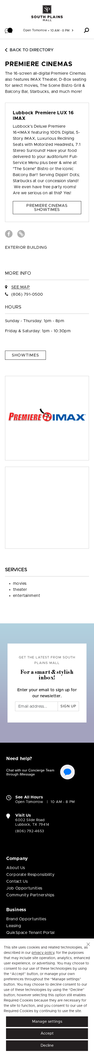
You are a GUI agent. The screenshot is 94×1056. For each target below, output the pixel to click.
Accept (47, 1033)
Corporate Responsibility (30, 875)
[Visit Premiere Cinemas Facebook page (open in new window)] (9, 234)
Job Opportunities (24, 888)
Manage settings (47, 1021)
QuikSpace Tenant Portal (30, 933)
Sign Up (68, 706)
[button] (9, 30)
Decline (47, 1045)
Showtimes (25, 355)
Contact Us (17, 881)
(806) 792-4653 (29, 831)
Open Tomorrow (35, 30)
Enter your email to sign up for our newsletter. (47, 693)
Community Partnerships (30, 895)
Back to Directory (32, 50)
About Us (15, 868)
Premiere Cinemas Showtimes (47, 208)
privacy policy (43, 953)
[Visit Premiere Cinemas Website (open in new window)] (21, 234)
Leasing (13, 926)
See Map (20, 287)
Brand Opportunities (26, 919)
